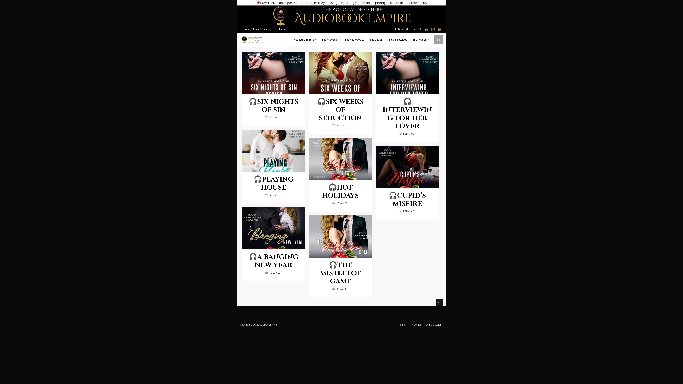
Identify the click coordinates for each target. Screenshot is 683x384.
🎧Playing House (274, 183)
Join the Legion (281, 29)
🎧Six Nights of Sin (273, 105)
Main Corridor (261, 29)
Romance (274, 117)
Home (245, 29)
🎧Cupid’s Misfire (407, 199)
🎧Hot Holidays (340, 191)
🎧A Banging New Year (273, 261)
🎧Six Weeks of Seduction (340, 109)
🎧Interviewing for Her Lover (407, 114)
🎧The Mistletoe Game (340, 273)
